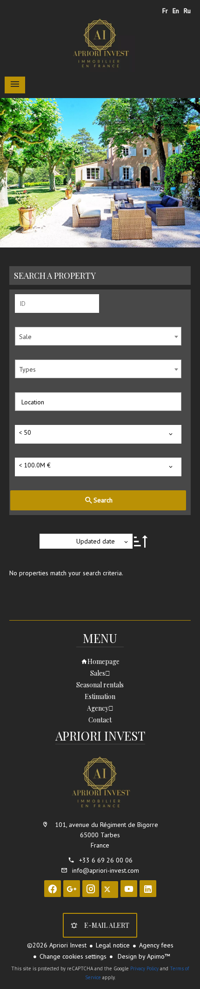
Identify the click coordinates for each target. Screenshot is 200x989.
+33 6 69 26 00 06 (106, 860)
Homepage (100, 44)
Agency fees (156, 945)
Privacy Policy (144, 968)
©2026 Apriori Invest (57, 945)
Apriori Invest (100, 736)
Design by (143, 956)
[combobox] (98, 336)
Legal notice (113, 945)
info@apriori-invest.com (105, 870)
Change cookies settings (73, 956)
